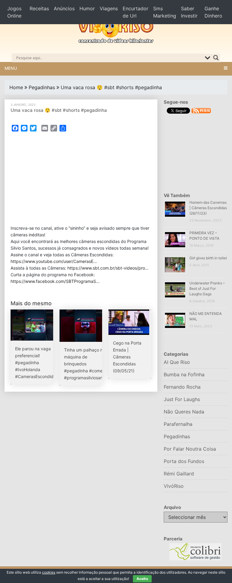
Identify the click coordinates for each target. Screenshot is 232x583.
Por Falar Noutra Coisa (190, 449)
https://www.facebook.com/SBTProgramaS (53, 281)
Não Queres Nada (184, 412)
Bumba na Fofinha (184, 374)
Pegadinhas (42, 87)
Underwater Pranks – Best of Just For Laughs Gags (207, 288)
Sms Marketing (164, 12)
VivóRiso (174, 486)
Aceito (142, 578)
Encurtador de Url (135, 12)
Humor (87, 8)
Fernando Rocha (182, 387)
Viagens (109, 8)
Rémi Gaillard (179, 474)
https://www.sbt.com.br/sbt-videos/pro (106, 267)
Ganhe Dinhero (213, 12)
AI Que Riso (177, 362)
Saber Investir (189, 12)
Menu (11, 68)
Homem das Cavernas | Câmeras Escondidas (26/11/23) (208, 207)
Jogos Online (14, 12)
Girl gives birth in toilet (208, 258)
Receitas (39, 8)
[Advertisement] (81, 180)
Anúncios (64, 8)
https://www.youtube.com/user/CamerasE (52, 261)
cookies (48, 572)
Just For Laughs (182, 399)
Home (16, 87)
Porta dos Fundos (184, 461)
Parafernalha (178, 424)
